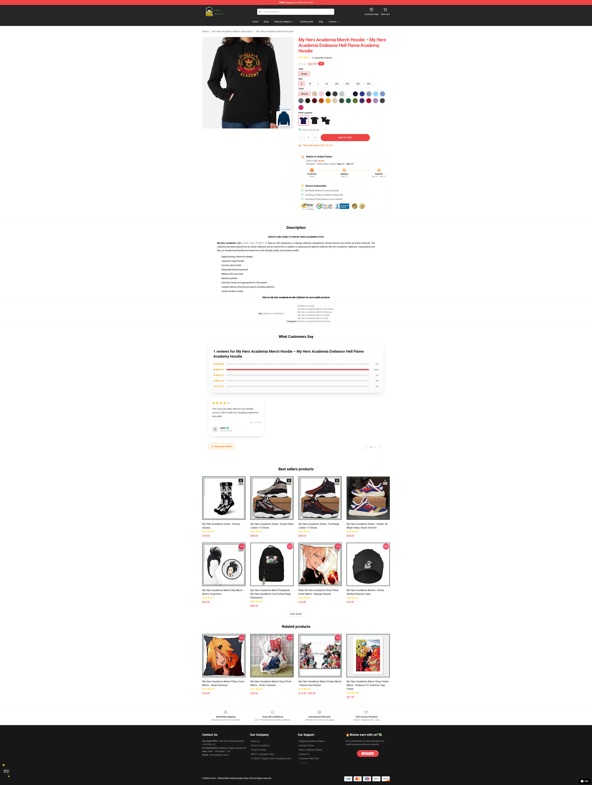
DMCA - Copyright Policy (262, 754)
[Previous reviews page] (366, 447)
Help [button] (586, 781)
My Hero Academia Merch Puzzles (275, 31)
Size (300, 79)
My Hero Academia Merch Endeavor (315, 312)
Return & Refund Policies (310, 750)
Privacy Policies (258, 750)
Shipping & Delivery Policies (312, 741)
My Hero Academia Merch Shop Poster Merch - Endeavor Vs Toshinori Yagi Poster (367, 685)
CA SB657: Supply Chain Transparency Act (271, 758)
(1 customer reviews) (322, 58)
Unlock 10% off (6, 771)
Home (205, 31)
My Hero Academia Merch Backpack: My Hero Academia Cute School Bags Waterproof (270, 594)
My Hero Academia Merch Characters (315, 309)
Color (301, 88)
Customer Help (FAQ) (309, 758)
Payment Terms (306, 745)
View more (296, 614)
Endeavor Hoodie (306, 306)
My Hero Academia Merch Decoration (232, 31)
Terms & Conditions (260, 745)
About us (255, 741)
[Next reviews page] (381, 447)
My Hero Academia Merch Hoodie (313, 315)
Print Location (305, 112)
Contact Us (304, 754)
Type (300, 69)
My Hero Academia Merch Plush (313, 318)
